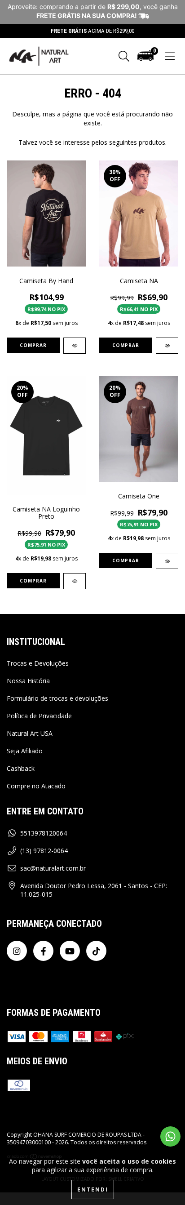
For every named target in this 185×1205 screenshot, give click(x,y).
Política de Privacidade (39, 715)
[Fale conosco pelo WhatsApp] (170, 1136)
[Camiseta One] (167, 561)
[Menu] (170, 56)
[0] (145, 60)
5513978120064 (43, 833)
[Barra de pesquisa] (124, 56)
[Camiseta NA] (167, 346)
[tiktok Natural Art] (96, 951)
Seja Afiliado (25, 751)
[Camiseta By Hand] (74, 346)
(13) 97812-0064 (44, 850)
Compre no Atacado (36, 786)
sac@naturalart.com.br (53, 868)
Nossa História (28, 680)
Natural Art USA (30, 733)
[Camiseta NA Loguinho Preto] (74, 581)
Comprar (33, 345)
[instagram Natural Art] (17, 951)
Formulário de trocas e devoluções (57, 698)
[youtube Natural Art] (70, 951)
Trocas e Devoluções (38, 663)
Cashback (21, 768)
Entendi (92, 1189)
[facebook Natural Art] (43, 951)
